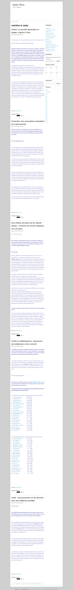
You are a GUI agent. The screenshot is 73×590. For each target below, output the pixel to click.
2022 (46, 96)
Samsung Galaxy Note (17, 397)
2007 (46, 120)
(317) (48, 31)
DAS (28, 360)
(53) (50, 37)
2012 (46, 112)
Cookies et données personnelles (48, 589)
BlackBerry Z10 (16, 461)
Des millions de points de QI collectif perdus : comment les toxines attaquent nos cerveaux (27, 226)
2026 (46, 90)
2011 (46, 114)
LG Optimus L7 (16, 430)
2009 (46, 117)
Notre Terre (18, 4)
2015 (46, 107)
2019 (46, 101)
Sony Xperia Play (16, 405)
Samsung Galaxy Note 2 (18, 407)
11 (19, 583)
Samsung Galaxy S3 (17, 402)
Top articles (29, 589)
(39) (49, 42)
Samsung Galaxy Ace (17, 468)
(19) (51, 45)
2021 (46, 98)
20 (38, 583)
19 (36, 583)
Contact (16, 21)
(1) (50, 50)
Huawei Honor (16, 408)
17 (32, 583)
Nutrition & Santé (18, 110)
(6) (50, 47)
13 (23, 583)
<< (13, 583)
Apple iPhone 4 (16, 456)
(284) (50, 33)
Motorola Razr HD (17, 420)
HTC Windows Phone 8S (18, 425)
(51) (49, 41)
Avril (47, 91)
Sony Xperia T (16, 466)
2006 (46, 122)
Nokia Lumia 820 (16, 443)
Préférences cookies (55, 589)
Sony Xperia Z (16, 416)
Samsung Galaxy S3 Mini (18, 412)
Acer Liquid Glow (16, 440)
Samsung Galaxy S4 (17, 400)
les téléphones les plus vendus (38, 382)
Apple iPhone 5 (16, 460)
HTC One (15, 463)
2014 (46, 109)
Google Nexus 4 (16, 415)
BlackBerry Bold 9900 (17, 446)
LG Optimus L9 (16, 410)
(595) (50, 29)
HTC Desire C (16, 426)
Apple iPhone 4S (16, 451)
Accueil (12, 21)
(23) (50, 44)
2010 (46, 115)
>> (42, 583)
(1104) (48, 28)
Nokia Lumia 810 (16, 455)
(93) (51, 36)
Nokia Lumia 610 (16, 471)
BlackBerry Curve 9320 (18, 445)
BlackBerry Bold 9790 (17, 438)
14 (25, 583)
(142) (50, 34)
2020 (46, 99)
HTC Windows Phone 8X (18, 403)
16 (30, 583)
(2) (50, 49)
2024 (46, 93)
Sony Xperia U (16, 441)
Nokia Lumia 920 (16, 423)
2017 (46, 104)
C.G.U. (42, 589)
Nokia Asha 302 (16, 448)
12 (21, 583)
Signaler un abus (37, 589)
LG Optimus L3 (16, 450)
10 (17, 583)
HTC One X (15, 458)
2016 (46, 106)
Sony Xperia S (16, 473)
